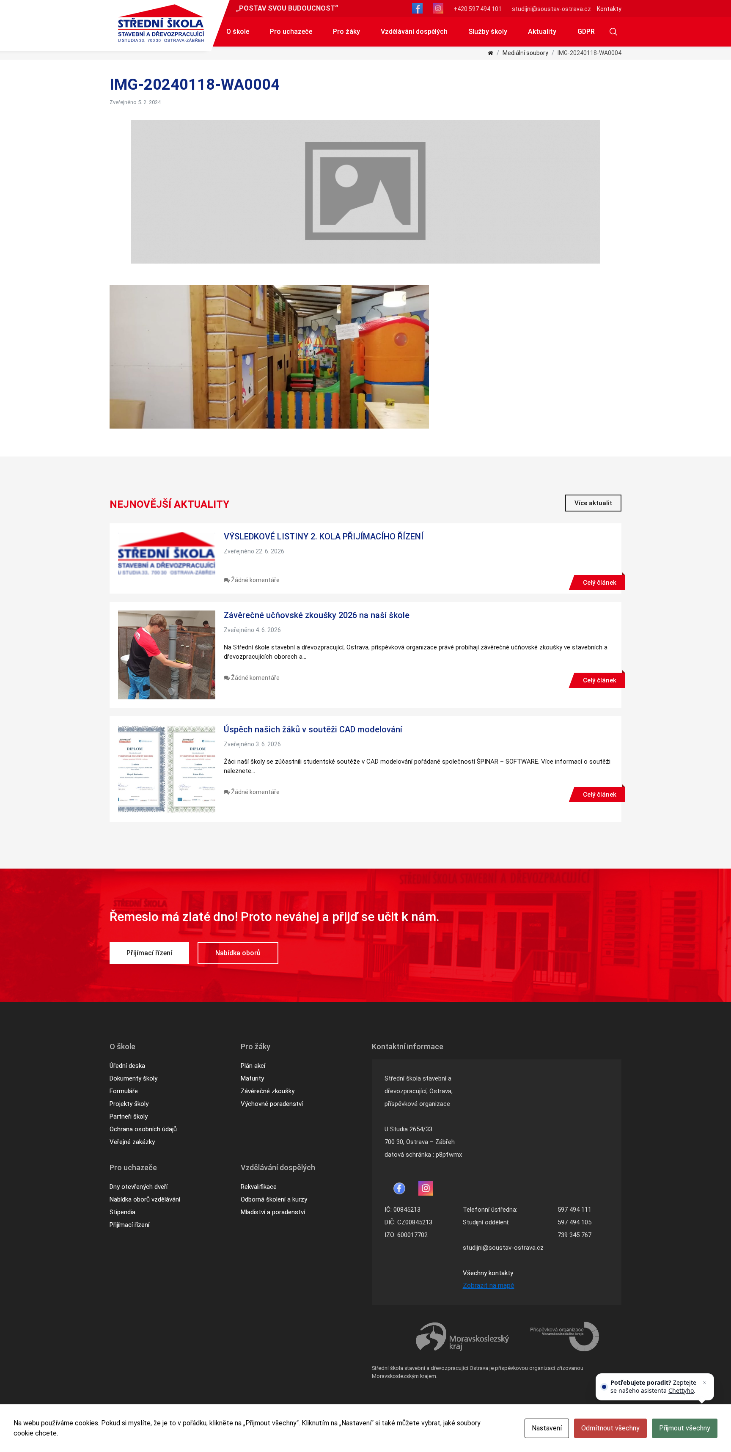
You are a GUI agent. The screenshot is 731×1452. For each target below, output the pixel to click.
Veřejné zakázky (132, 1142)
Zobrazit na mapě (488, 1286)
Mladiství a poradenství (273, 1212)
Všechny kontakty (488, 1273)
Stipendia (122, 1212)
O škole (237, 32)
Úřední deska (127, 1066)
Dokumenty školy (133, 1078)
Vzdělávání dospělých (414, 32)
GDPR (586, 32)
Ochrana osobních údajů (143, 1129)
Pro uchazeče (291, 32)
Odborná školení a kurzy (274, 1199)
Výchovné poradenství (272, 1104)
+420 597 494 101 (477, 9)
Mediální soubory (525, 53)
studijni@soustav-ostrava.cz (551, 9)
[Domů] (490, 53)
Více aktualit (593, 503)
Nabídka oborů (238, 953)
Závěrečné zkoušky (267, 1091)
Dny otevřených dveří (139, 1187)
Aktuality (542, 32)
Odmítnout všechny (610, 1428)
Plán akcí (253, 1066)
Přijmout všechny (684, 1428)
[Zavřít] (704, 1382)
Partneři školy (129, 1116)
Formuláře (124, 1091)
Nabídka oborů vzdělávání (145, 1199)
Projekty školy (129, 1104)
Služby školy (487, 32)
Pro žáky (346, 32)
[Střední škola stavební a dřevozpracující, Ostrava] (161, 23)
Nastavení (547, 1428)
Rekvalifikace (259, 1187)
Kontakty (609, 9)
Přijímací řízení (149, 953)
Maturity (252, 1078)
